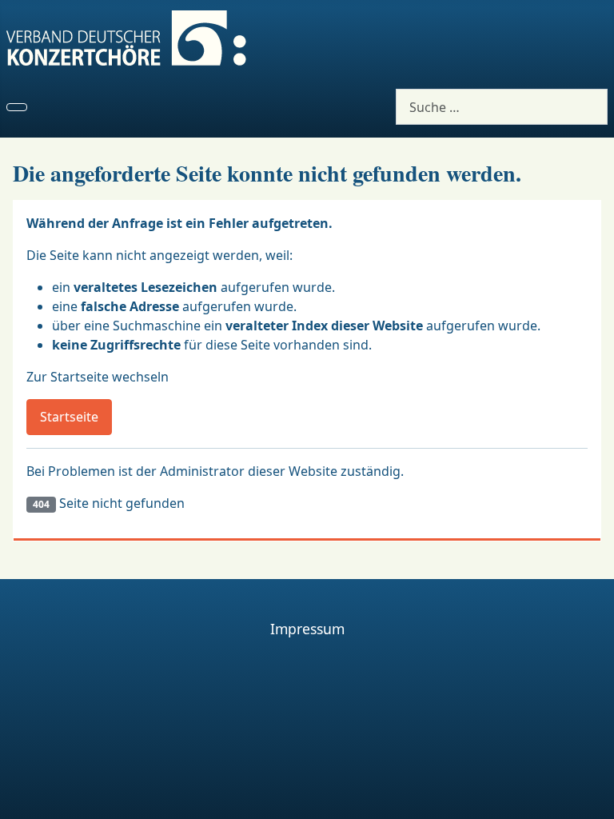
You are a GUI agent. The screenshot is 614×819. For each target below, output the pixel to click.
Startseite (69, 416)
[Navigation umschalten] (16, 107)
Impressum (307, 628)
